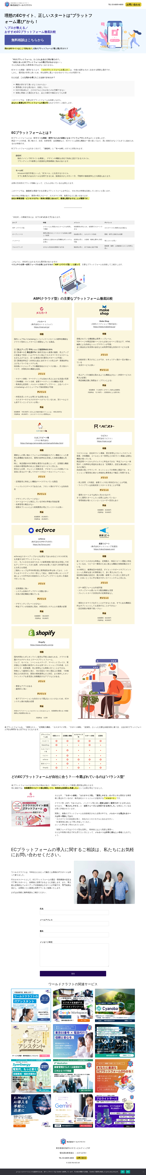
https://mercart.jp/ (41, 327)
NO (128, 1172)
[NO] (143, 1172)
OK (123, 1172)
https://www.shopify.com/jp (41, 645)
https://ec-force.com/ (41, 544)
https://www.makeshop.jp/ (104, 326)
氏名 (42, 908)
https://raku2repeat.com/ (104, 549)
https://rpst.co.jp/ (104, 441)
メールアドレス (46, 920)
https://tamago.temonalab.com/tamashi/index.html (41, 443)
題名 (42, 931)
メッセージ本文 (46, 942)
